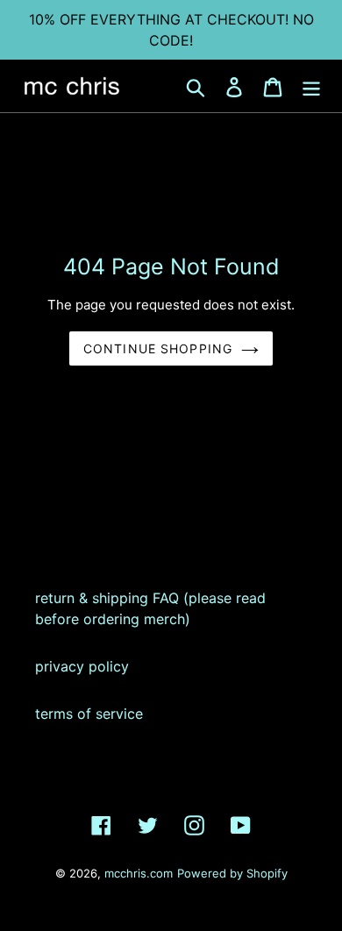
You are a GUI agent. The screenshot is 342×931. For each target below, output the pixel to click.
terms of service (89, 713)
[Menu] (311, 85)
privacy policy (82, 666)
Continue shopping (157, 348)
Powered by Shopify (232, 873)
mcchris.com (138, 873)
